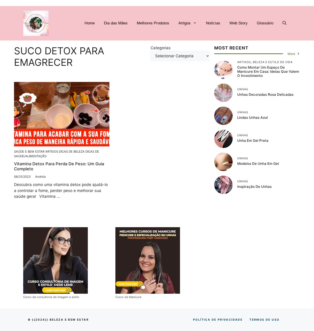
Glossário (265, 23)
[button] (284, 23)
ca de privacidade (218, 319)
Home (90, 23)
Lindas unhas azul (252, 117)
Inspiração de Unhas (254, 186)
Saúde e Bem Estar (29, 151)
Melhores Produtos (153, 23)
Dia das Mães (116, 23)
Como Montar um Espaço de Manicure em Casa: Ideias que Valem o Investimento (268, 71)
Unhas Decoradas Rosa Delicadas (265, 94)
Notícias (213, 23)
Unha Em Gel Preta (252, 140)
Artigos (184, 23)
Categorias (161, 48)
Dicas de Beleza (72, 151)
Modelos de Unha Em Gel (258, 163)
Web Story (238, 23)
